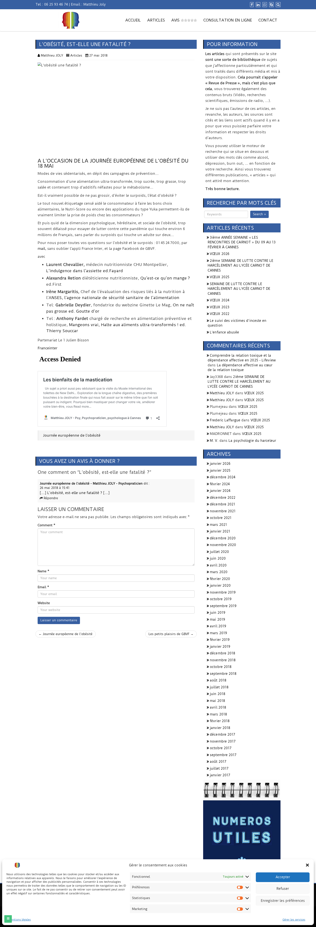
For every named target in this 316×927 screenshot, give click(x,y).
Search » (259, 214)
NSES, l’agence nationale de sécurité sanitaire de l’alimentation (115, 297)
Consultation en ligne (227, 20)
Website (44, 603)
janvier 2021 (220, 531)
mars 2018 (218, 714)
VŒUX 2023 (219, 307)
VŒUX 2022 (219, 314)
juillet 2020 (219, 552)
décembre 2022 (222, 498)
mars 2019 (218, 633)
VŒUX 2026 (219, 254)
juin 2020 (218, 558)
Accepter (283, 877)
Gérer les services (293, 919)
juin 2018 (217, 694)
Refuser (282, 889)
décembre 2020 (223, 538)
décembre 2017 (222, 734)
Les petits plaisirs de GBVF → (171, 634)
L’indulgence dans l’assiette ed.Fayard (84, 270)
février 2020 (220, 579)
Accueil (133, 20)
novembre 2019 (223, 592)
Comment (46, 525)
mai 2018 (217, 701)
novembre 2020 (223, 545)
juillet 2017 (219, 768)
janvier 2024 (220, 491)
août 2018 (218, 680)
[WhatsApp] (264, 5)
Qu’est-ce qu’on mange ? (165, 278)
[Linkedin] (257, 5)
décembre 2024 (222, 477)
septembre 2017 (223, 755)
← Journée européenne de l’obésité (65, 634)
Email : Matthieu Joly (88, 4)
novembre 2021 (223, 511)
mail (41, 248)
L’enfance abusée (224, 332)
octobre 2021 (221, 518)
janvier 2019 (220, 647)
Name (43, 571)
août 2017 (218, 762)
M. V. (214, 441)
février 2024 (220, 484)
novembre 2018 (223, 660)
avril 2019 (218, 626)
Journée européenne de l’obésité (71, 435)
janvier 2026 (220, 464)
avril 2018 (218, 707)
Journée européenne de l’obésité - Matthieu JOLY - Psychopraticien (91, 483)
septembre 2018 (223, 674)
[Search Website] (278, 5)
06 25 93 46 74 (56, 4)
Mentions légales (20, 919)
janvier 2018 (220, 728)
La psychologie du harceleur (252, 441)
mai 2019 (217, 619)
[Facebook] (251, 5)
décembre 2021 (222, 504)
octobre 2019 (221, 599)
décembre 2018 (222, 653)
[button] (307, 865)
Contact (267, 20)
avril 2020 (218, 565)
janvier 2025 (220, 470)
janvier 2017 (220, 775)
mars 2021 (218, 525)
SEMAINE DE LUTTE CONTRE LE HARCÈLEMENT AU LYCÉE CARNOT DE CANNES (239, 289)
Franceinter (47, 348)
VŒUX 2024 (219, 300)
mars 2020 (218, 572)
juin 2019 (217, 613)
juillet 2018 (219, 687)
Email (43, 587)
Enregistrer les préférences (283, 901)
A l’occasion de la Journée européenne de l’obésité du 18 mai (113, 163)
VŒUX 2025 (219, 277)
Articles (156, 20)
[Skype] (271, 5)
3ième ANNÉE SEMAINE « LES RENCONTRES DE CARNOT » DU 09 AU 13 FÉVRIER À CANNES (242, 242)
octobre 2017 (221, 748)
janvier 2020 (220, 585)
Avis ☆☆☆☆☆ (184, 20)
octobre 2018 (221, 667)
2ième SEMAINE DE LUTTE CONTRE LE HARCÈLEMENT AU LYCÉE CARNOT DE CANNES (240, 265)
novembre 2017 (223, 741)
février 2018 (220, 721)
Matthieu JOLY (222, 393)
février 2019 (220, 640)
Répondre (51, 498)
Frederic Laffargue (225, 420)
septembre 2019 (223, 606)
